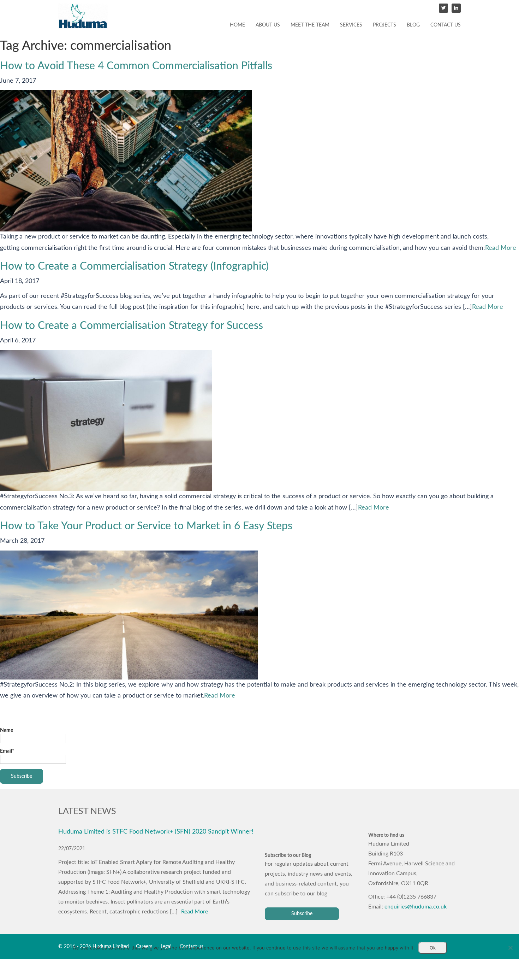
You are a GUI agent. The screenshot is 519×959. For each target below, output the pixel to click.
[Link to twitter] (443, 8)
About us (268, 25)
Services (351, 25)
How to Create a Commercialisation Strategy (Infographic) (134, 266)
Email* (7, 751)
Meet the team (310, 25)
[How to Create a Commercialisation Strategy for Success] (106, 420)
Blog (413, 25)
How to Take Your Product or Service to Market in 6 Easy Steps (146, 526)
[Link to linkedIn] (456, 8)
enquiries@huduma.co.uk (415, 907)
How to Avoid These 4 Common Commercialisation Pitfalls (136, 66)
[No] (510, 947)
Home (237, 25)
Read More (500, 248)
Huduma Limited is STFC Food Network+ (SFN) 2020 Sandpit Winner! (155, 831)
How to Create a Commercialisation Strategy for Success (131, 325)
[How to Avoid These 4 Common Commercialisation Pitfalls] (126, 160)
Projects (384, 25)
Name (6, 730)
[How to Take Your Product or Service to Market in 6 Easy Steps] (129, 614)
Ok (433, 948)
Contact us (445, 25)
